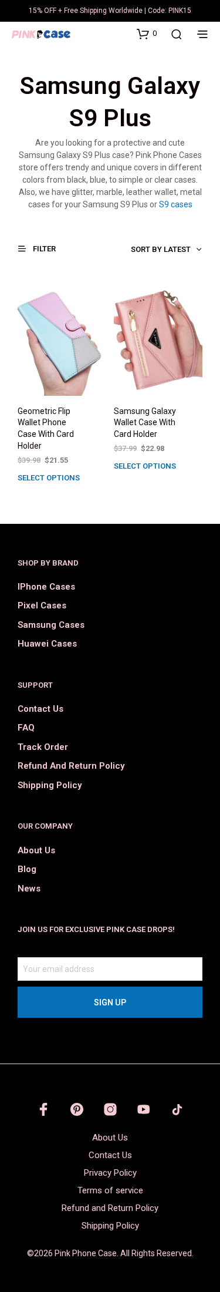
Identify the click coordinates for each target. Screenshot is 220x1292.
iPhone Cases (46, 586)
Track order (43, 747)
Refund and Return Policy (71, 766)
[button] (147, 33)
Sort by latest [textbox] (161, 249)
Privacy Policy (110, 1172)
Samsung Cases (51, 625)
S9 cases (175, 204)
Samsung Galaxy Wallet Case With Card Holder (145, 422)
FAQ (26, 727)
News (29, 888)
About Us (36, 850)
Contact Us (40, 709)
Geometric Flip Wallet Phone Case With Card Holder (46, 428)
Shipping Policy (50, 785)
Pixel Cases (42, 605)
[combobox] (141, 249)
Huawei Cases (47, 643)
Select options (49, 477)
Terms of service (110, 1190)
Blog (27, 869)
